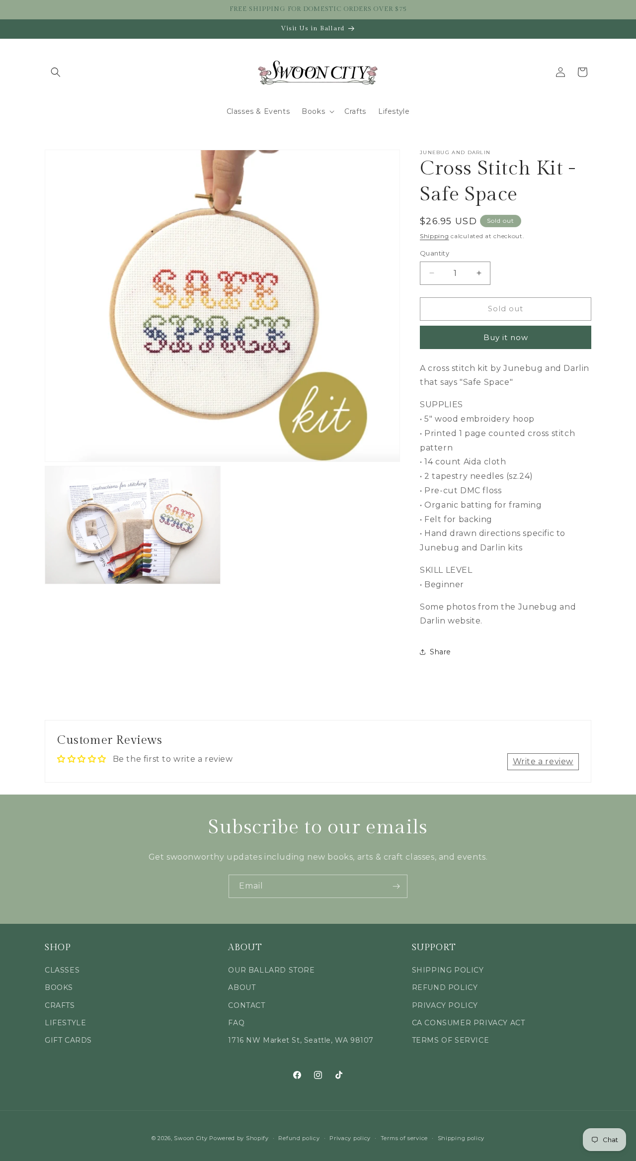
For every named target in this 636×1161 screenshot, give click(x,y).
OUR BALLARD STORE (271, 970)
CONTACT (246, 1005)
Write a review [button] (543, 761)
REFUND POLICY (445, 987)
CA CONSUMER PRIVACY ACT (468, 1022)
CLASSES (62, 970)
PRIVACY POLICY (445, 1005)
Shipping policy (461, 1137)
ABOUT (241, 987)
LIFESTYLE (65, 1022)
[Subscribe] (396, 886)
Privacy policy (350, 1137)
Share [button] (440, 651)
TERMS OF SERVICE (450, 1040)
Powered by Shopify (239, 1138)
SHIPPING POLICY (448, 970)
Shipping (434, 236)
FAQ (236, 1022)
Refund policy (298, 1137)
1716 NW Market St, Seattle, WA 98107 (301, 1040)
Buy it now (505, 337)
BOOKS (59, 987)
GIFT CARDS (68, 1040)
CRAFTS (60, 1005)
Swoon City (190, 1138)
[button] (56, 72)
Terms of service (404, 1137)
